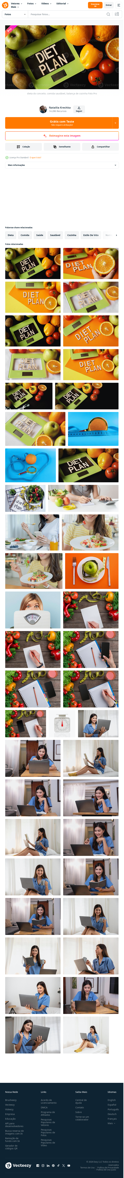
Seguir (79, 111)
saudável (55, 233)
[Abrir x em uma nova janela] (63, 1164)
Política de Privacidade (105, 1166)
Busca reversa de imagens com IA (14, 1131)
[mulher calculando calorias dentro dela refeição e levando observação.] (83, 497)
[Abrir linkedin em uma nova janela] (48, 1164)
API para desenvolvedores (14, 1123)
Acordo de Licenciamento (48, 1100)
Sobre (77, 1110)
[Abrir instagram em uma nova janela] (43, 1164)
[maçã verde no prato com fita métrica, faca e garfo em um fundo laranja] (92, 570)
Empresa (10, 1112)
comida (25, 233)
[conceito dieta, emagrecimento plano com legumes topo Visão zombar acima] (91, 608)
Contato (78, 1106)
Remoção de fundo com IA (12, 1138)
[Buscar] (108, 14)
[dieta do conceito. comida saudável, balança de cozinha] (33, 262)
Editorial (61, 3)
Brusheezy (10, 1098)
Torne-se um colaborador (81, 1117)
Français (109, 1117)
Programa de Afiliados (47, 1112)
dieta (11, 233)
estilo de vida (90, 233)
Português (110, 1107)
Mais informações (16, 163)
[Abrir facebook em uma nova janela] (37, 1164)
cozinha (71, 233)
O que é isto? (35, 157)
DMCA (43, 1106)
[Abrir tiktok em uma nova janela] (58, 1164)
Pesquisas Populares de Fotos (47, 1131)
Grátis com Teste (62, 123)
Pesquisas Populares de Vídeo (47, 1141)
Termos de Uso (85, 1166)
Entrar (109, 5)
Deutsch (109, 1112)
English (109, 1098)
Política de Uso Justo (104, 1168)
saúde (39, 233)
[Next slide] (111, 234)
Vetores (15, 3)
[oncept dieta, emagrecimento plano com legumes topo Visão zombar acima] (91, 687)
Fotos (30, 3)
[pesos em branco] (62, 722)
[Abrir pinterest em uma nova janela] (53, 1164)
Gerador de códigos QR (11, 1145)
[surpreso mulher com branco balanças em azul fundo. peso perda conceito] (33, 608)
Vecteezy (10, 1103)
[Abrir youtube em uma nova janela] (68, 1164)
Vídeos (45, 3)
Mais (13, 6)
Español (109, 1103)
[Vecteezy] (5, 5)
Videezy (9, 1107)
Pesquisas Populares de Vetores (47, 1121)
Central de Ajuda (79, 1100)
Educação (10, 1117)
